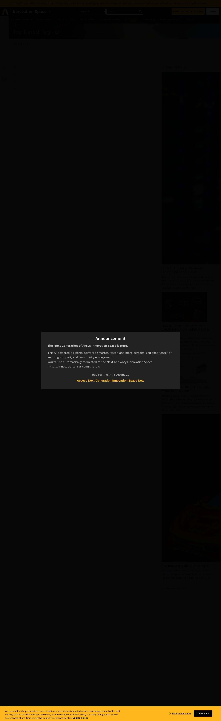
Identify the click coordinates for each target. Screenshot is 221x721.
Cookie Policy (80, 717)
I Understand (203, 713)
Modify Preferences (181, 713)
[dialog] (110, 360)
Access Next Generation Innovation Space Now (110, 380)
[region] (110, 713)
